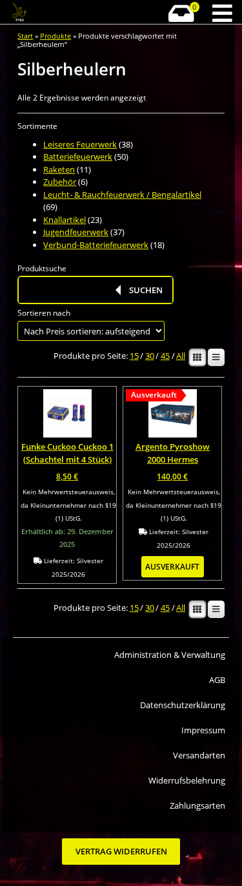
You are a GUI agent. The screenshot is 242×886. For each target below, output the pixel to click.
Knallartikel (64, 220)
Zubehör (59, 182)
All (180, 356)
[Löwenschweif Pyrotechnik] (45, 12)
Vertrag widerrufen (121, 852)
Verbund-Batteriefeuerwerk (95, 245)
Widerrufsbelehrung (186, 780)
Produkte (55, 36)
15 (134, 356)
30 (149, 356)
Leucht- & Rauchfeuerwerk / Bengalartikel (122, 194)
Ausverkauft (172, 566)
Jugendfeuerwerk (75, 232)
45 (165, 356)
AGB (217, 680)
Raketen (59, 169)
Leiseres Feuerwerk (80, 144)
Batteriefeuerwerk (77, 156)
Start (25, 36)
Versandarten (199, 755)
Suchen (146, 290)
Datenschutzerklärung (182, 705)
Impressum (203, 730)
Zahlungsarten (197, 805)
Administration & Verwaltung (169, 654)
